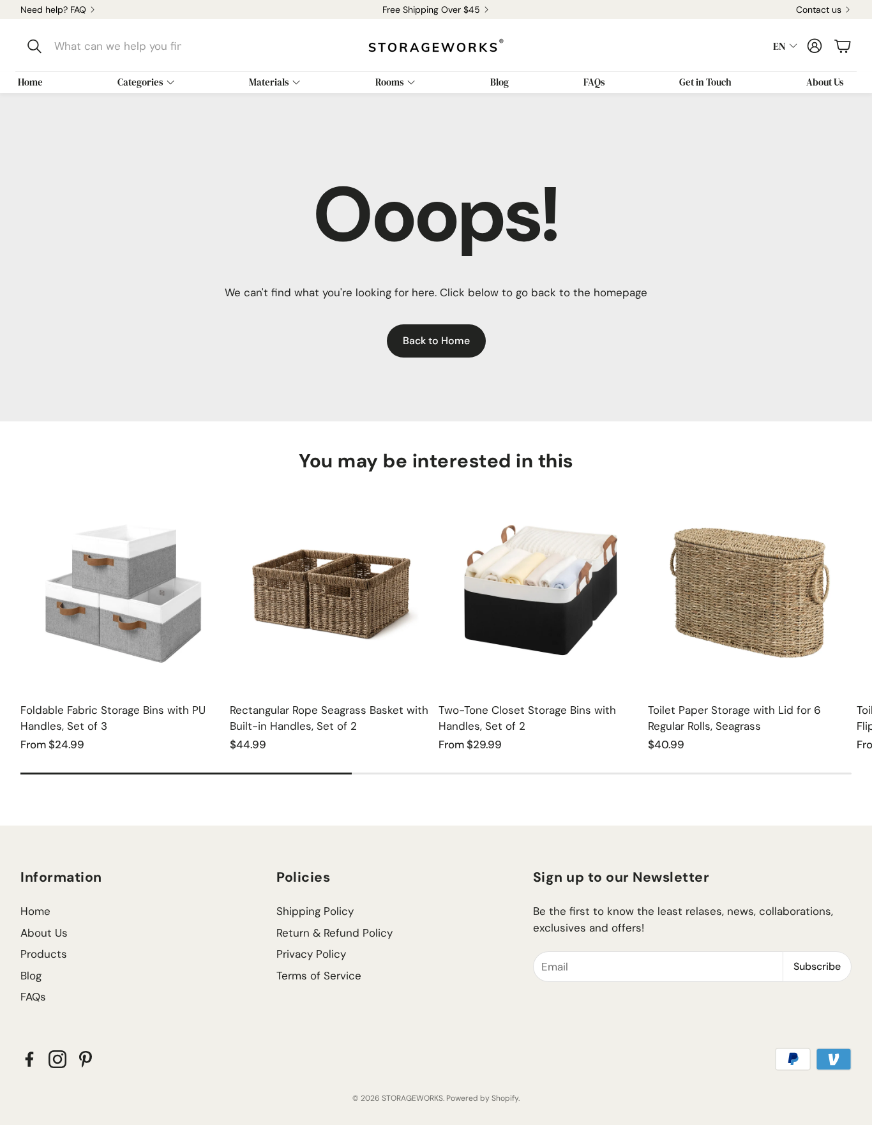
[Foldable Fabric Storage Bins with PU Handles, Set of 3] (122, 590)
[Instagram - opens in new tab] (57, 1059)
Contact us (818, 9)
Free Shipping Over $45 (431, 9)
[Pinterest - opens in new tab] (85, 1059)
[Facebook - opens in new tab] (29, 1059)
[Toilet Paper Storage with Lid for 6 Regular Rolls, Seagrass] (750, 590)
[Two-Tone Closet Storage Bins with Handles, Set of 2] (541, 590)
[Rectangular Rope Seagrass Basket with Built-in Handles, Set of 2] (332, 590)
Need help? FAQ (53, 9)
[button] (106, 46)
